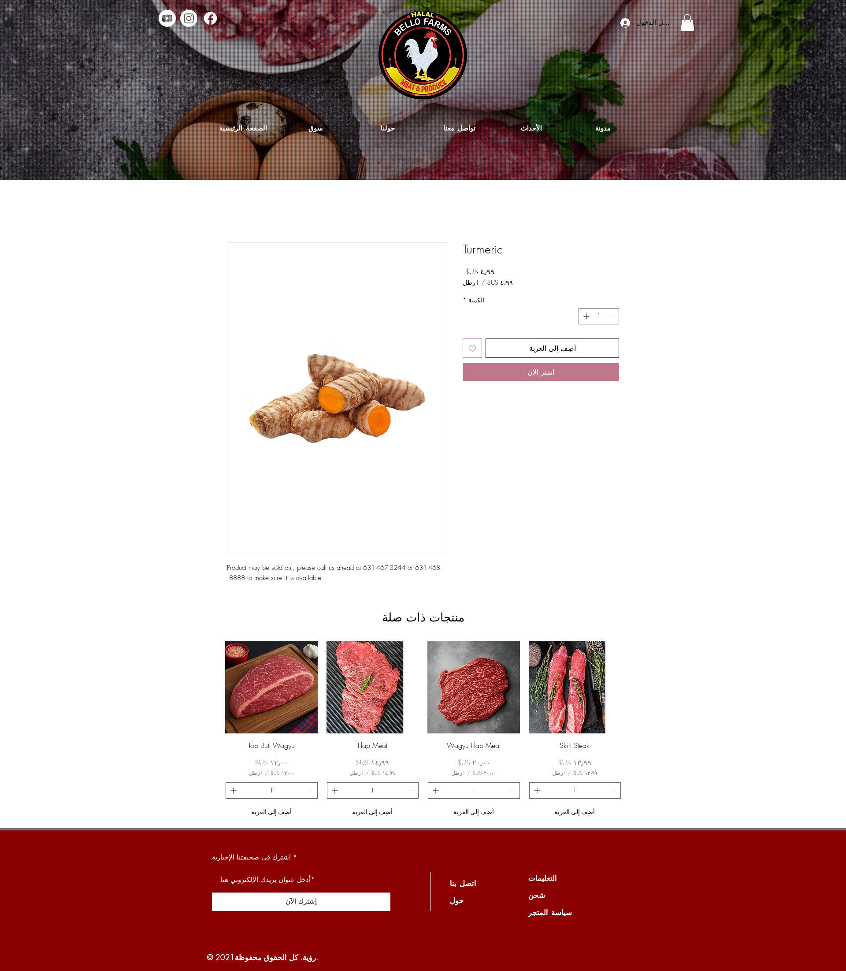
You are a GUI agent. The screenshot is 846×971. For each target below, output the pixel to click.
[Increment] (585, 316)
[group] (423, 730)
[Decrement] (612, 316)
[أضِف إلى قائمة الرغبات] (472, 348)
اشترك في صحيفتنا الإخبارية (251, 857)
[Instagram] (188, 18)
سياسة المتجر (550, 912)
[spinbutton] (599, 316)
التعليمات (542, 878)
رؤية (309, 957)
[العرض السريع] (575, 687)
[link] (687, 22)
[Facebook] (210, 18)
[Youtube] (167, 18)
